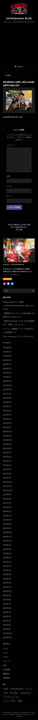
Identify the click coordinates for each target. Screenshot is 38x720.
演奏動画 (6, 678)
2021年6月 (7, 608)
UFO (6, 693)
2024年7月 (7, 453)
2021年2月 (7, 625)
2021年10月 (7, 591)
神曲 (20, 701)
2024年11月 (7, 436)
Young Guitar (25, 693)
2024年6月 (7, 457)
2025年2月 (7, 423)
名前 (8, 176)
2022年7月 (7, 554)
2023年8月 (7, 499)
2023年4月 (7, 516)
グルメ (5, 649)
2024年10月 (7, 440)
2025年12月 (7, 381)
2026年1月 (7, 377)
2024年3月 (7, 469)
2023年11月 (7, 486)
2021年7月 (7, 604)
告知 (4, 665)
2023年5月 (7, 512)
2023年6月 (7, 507)
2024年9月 (7, 444)
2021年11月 (7, 587)
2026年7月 (7, 352)
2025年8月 (7, 398)
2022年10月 (7, 541)
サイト (9, 196)
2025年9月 (7, 394)
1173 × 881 (19, 117)
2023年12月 (7, 482)
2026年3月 (7, 369)
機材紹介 (6, 674)
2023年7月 (7, 503)
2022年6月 (7, 558)
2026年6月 (7, 356)
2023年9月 (7, 495)
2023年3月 (7, 520)
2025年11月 (7, 385)
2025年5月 (7, 411)
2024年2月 (7, 474)
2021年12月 (7, 583)
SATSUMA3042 (17, 689)
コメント (10, 145)
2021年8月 (7, 600)
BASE (6, 689)
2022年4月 (7, 566)
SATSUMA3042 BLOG (19, 18)
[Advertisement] (19, 44)
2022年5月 (7, 562)
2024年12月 (7, 432)
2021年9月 (7, 596)
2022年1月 (7, 579)
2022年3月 (7, 570)
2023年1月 (7, 528)
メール (9, 186)
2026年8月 (7, 348)
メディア (6, 661)
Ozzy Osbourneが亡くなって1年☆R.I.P (18, 337)
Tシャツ (29, 689)
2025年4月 (7, 415)
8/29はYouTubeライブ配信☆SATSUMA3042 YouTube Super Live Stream (18, 305)
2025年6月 (7, 406)
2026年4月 (7, 364)
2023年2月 (7, 524)
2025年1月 (7, 427)
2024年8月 (7, 448)
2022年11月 (7, 537)
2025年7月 (7, 402)
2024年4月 (7, 465)
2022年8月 (7, 549)
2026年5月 (7, 360)
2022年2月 (7, 575)
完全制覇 (6, 670)
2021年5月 (7, 612)
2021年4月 (7, 617)
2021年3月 (7, 621)
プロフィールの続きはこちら (11, 274)
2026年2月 (7, 373)
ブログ (5, 657)
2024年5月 (7, 461)
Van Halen (14, 693)
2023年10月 (7, 490)
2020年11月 (7, 638)
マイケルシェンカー (11, 697)
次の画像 (7, 75)
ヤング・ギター (10, 701)
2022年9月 (7, 545)
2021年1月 (7, 629)
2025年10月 (7, 390)
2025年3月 (7, 419)
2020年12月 (7, 633)
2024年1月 (7, 478)
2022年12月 (7, 533)
